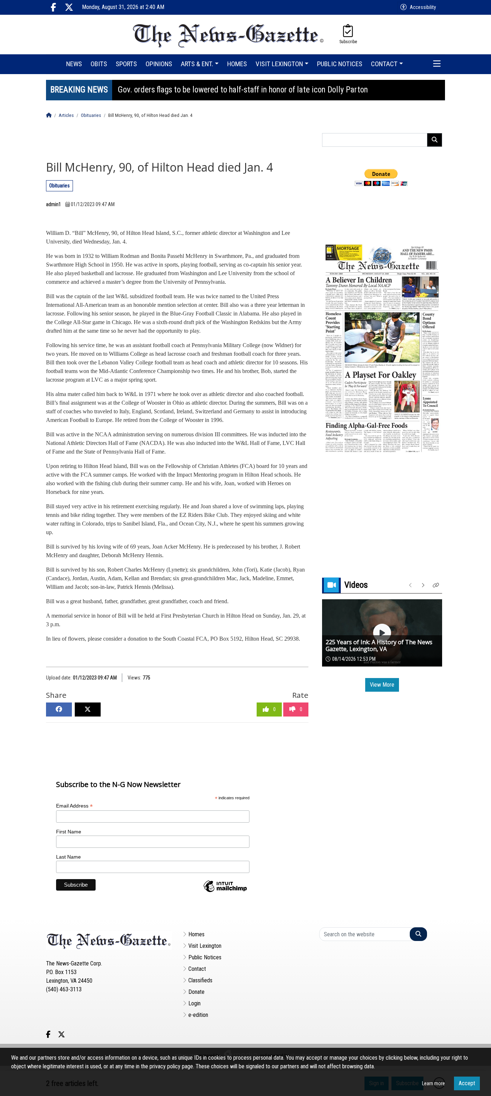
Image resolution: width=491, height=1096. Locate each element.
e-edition (198, 1014)
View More (382, 684)
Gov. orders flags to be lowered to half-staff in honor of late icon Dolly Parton (243, 90)
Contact (197, 968)
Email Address (74, 805)
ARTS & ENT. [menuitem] (197, 64)
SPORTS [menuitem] (126, 64)
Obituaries (59, 185)
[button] (437, 64)
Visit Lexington (204, 945)
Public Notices (204, 957)
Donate (196, 991)
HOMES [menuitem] (237, 64)
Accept (467, 1083)
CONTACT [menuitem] (384, 64)
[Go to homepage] (229, 35)
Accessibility (423, 7)
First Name (68, 831)
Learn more (433, 1083)
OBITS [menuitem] (99, 64)
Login (194, 1003)
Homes (196, 934)
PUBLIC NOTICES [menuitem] (339, 64)
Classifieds (200, 980)
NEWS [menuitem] (74, 64)
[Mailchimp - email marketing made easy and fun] (225, 892)
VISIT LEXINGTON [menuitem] (279, 64)
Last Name (68, 857)
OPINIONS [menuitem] (159, 64)
